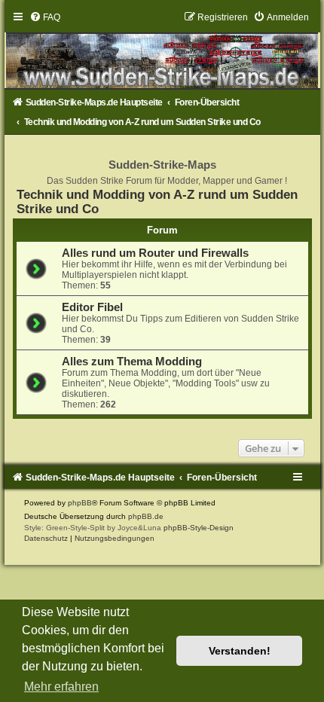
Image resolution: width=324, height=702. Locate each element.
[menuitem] (44, 17)
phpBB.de (146, 516)
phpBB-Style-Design (199, 527)
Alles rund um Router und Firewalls (155, 253)
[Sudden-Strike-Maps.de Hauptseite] (162, 49)
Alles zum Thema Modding (132, 362)
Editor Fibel (92, 307)
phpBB (80, 503)
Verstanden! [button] (240, 651)
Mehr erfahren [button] (61, 686)
